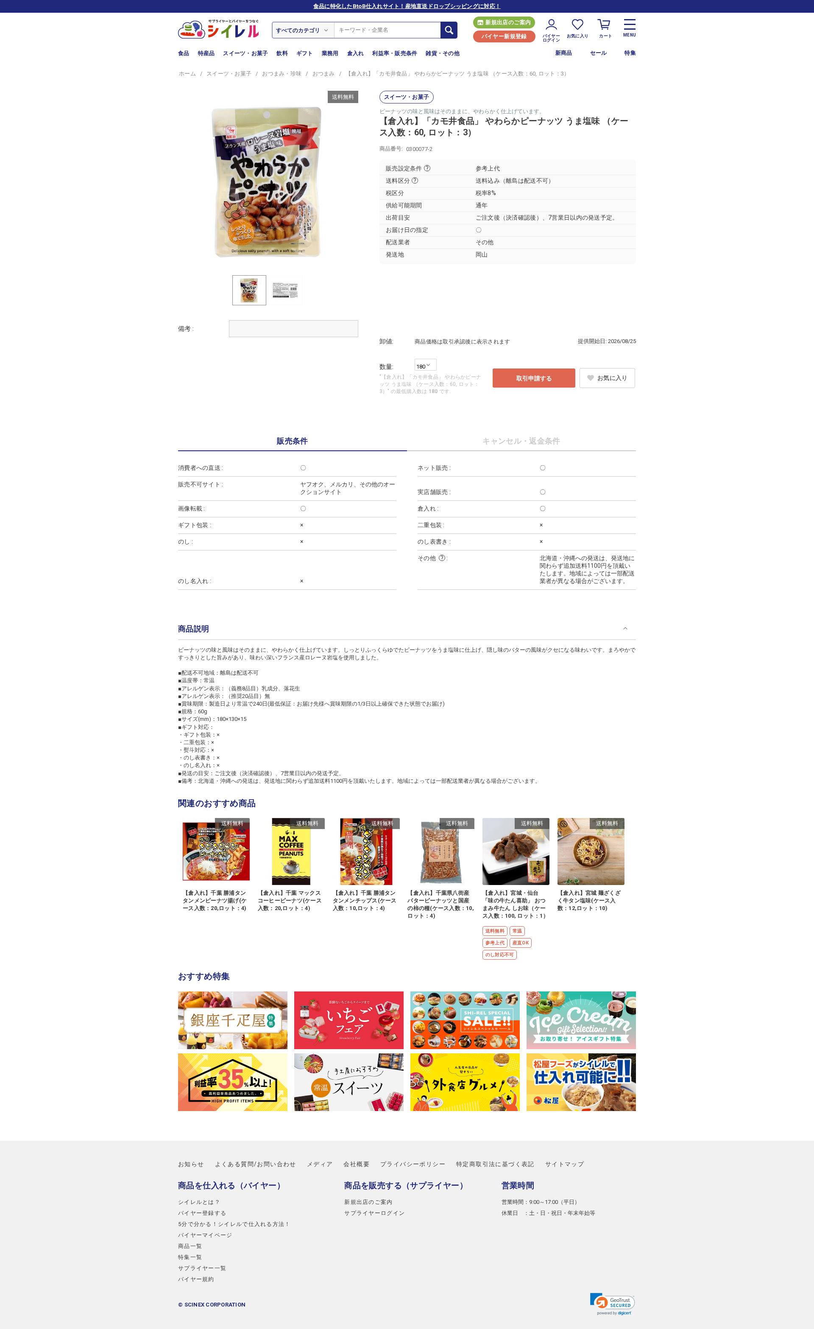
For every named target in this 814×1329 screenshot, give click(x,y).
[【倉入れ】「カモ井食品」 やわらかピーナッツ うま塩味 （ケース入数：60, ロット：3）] (268, 181)
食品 (184, 53)
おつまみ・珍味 (281, 73)
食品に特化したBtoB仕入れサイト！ (407, 6)
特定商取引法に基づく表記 (495, 1164)
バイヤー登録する (202, 1213)
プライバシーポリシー (413, 1164)
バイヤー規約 (196, 1279)
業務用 (330, 53)
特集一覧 (190, 1257)
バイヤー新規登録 (504, 36)
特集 (630, 53)
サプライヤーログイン (374, 1213)
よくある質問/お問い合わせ (255, 1164)
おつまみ (323, 73)
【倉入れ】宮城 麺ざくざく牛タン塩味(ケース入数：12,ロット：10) (589, 900)
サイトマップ (564, 1164)
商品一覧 (190, 1246)
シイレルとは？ (199, 1202)
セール (598, 53)
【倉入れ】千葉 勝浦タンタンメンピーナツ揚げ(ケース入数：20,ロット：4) (215, 900)
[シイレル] (218, 28)
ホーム (187, 73)
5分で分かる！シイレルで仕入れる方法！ (234, 1224)
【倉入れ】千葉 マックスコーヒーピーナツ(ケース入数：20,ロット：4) (290, 900)
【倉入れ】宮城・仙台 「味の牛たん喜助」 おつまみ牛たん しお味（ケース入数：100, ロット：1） (515, 904)
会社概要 (356, 1164)
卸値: (386, 341)
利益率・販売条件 (394, 53)
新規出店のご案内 (508, 22)
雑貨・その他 (443, 53)
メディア (320, 1164)
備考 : (186, 328)
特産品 (206, 53)
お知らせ (191, 1164)
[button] (612, 1304)
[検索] (448, 30)
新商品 (563, 53)
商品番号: (391, 148)
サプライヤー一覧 (202, 1268)
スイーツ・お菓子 (245, 53)
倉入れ (355, 53)
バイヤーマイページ (205, 1235)
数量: (386, 367)
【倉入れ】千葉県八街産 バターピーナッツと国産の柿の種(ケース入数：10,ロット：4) (440, 904)
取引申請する (534, 378)
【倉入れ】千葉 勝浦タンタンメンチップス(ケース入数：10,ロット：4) (365, 900)
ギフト (304, 53)
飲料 (282, 53)
